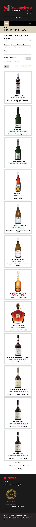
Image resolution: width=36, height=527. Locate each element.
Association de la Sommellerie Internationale (11, 497)
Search (6, 51)
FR (28, 14)
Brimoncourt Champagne (18, 131)
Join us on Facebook (10, 485)
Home (5, 27)
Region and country (22, 44)
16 (12, 465)
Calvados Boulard (18, 295)
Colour (13, 44)
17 (15, 465)
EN (31, 14)
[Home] (18, 8)
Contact (6, 481)
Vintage (6, 44)
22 (28, 465)
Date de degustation (10, 57)
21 (25, 465)
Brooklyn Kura (18, 195)
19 (20, 465)
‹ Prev (20, 462)
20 (23, 465)
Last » (20, 469)
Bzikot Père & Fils (18, 228)
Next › (15, 469)
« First (15, 462)
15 (10, 465)
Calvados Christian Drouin (18, 359)
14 (7, 465)
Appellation (7, 38)
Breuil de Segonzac (18, 97)
